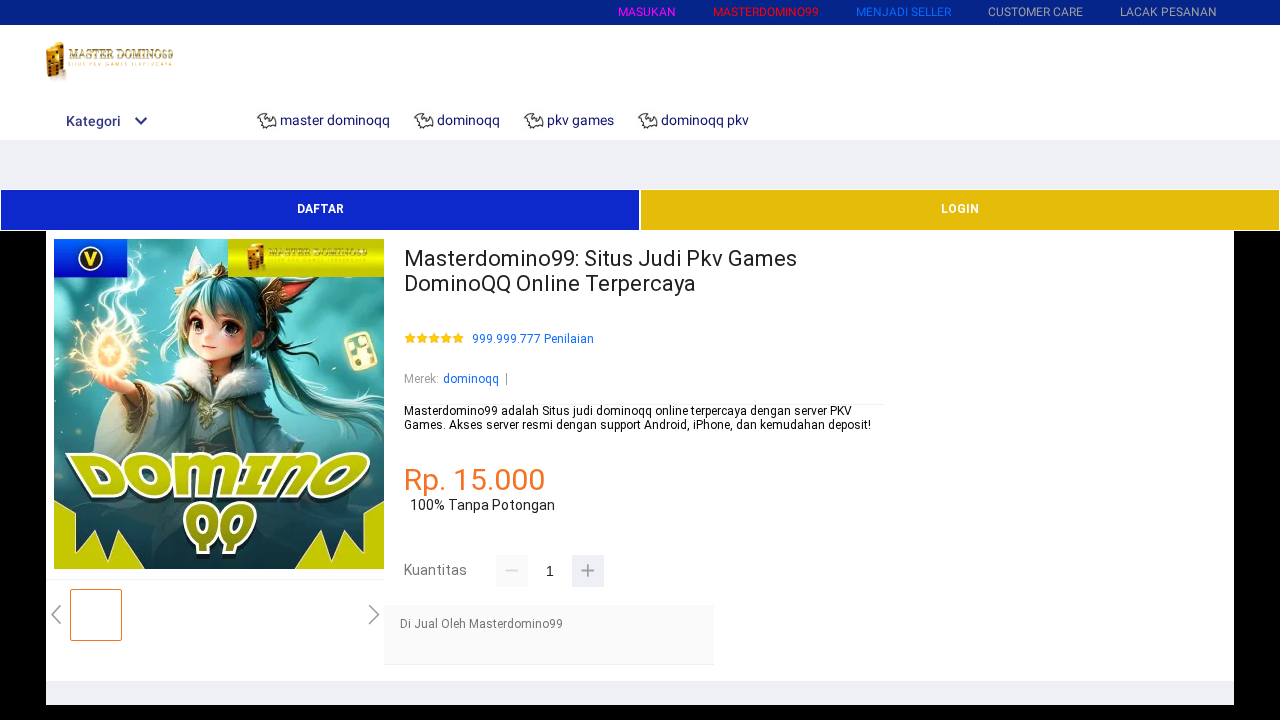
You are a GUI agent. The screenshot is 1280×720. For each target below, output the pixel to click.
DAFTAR (320, 209)
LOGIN (960, 209)
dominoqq (471, 379)
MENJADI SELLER (903, 12)
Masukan (647, 12)
